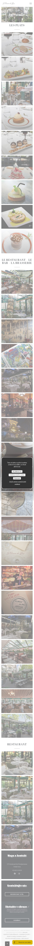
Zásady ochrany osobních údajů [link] (17, 481)
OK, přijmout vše (17, 471)
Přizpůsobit (17, 478)
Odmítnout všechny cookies (17, 475)
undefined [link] (17, 484)
